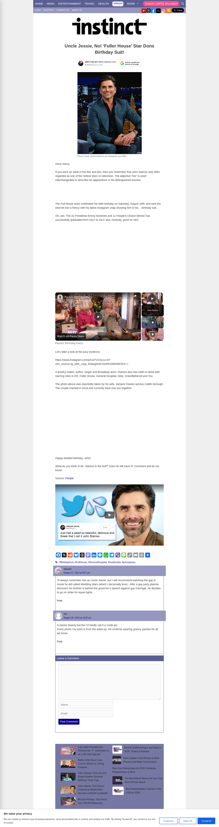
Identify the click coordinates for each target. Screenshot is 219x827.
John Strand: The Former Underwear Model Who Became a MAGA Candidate (93, 789)
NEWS (51, 3)
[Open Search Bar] (183, 4)
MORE (131, 3)
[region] (109, 818)
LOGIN (38, 10)
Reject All (187, 821)
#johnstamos (128, 562)
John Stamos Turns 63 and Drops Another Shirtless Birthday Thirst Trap (92, 776)
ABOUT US (77, 10)
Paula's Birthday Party (78, 297)
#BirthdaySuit (66, 562)
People (69, 478)
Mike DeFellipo (107, 62)
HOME (39, 3)
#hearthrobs (114, 562)
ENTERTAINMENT (69, 3)
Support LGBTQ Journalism (161, 3)
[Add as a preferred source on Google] (130, 63)
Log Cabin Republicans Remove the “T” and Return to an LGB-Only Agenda (93, 750)
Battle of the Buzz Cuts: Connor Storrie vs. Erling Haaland (91, 763)
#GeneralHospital (97, 562)
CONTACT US (63, 10)
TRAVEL (89, 3)
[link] (60, 297)
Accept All (206, 821)
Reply (60, 600)
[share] (135, 295)
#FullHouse (81, 562)
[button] (109, 515)
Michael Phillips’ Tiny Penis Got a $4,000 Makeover (92, 801)
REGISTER (49, 10)
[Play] (153, 322)
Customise (169, 821)
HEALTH (103, 3)
